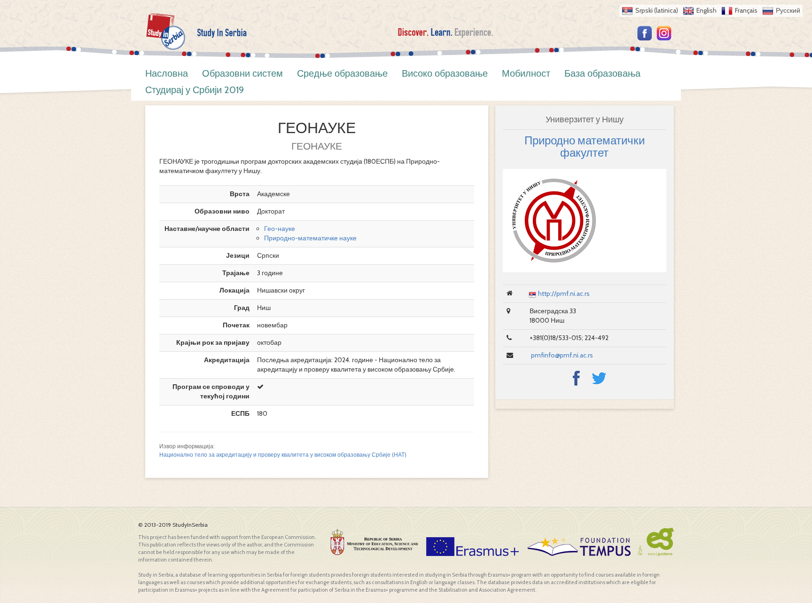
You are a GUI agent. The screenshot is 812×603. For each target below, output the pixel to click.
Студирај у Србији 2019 (194, 89)
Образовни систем (242, 73)
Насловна (166, 73)
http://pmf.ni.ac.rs (564, 293)
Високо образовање (445, 73)
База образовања (602, 73)
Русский (788, 10)
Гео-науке (279, 228)
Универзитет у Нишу (585, 119)
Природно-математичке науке (310, 238)
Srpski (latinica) (656, 10)
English (706, 10)
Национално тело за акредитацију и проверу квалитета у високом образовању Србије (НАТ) (282, 455)
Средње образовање (342, 73)
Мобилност (526, 73)
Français (746, 10)
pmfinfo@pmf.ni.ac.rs (561, 355)
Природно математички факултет (584, 146)
